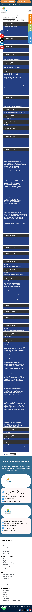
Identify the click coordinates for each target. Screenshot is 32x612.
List (9, 18)
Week (17, 17)
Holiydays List (30, 37)
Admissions (30, 19)
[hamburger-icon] (29, 10)
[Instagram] (22, 610)
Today (23, 20)
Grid (5, 18)
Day (20, 17)
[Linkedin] (28, 610)
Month (14, 17)
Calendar (30, 28)
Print (18, 454)
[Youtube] (30, 610)
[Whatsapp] (4, 608)
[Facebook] (20, 610)
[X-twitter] (25, 610)
